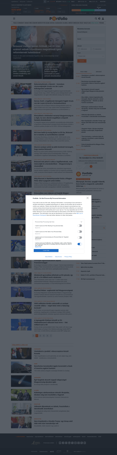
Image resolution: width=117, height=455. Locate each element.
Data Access (58, 256)
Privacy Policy (68, 256)
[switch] (80, 225)
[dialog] (58, 227)
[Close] (88, 198)
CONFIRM (46, 250)
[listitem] (58, 222)
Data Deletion (49, 256)
